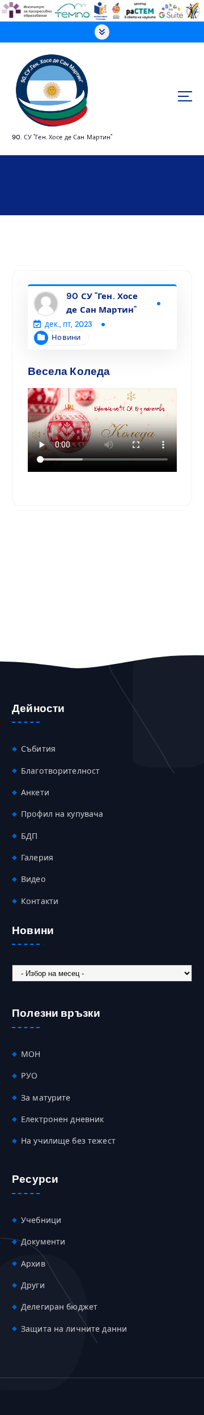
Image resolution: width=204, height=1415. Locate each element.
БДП (29, 836)
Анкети (35, 792)
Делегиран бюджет (59, 1307)
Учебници (41, 1220)
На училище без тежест (68, 1141)
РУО (29, 1076)
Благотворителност (60, 771)
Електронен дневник (62, 1119)
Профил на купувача (62, 814)
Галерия (37, 858)
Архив (33, 1264)
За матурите (46, 1098)
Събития (38, 749)
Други (33, 1285)
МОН (30, 1054)
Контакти (39, 901)
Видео (33, 879)
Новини (66, 337)
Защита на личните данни (74, 1329)
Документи (43, 1242)
